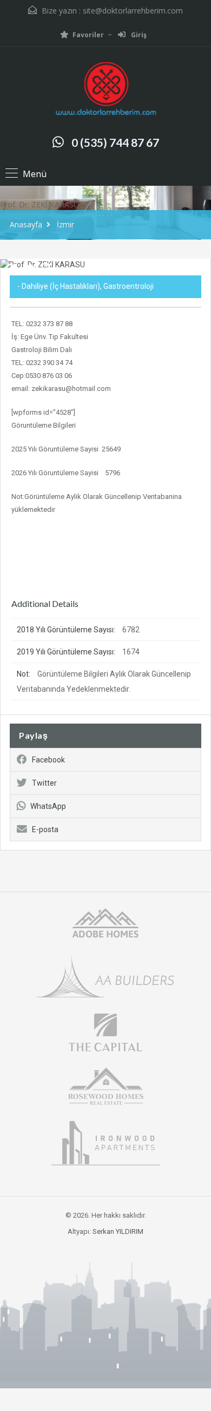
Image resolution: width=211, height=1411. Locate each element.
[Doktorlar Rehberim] (105, 90)
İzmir (65, 224)
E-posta (45, 829)
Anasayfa (26, 224)
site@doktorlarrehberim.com (133, 10)
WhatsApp (48, 806)
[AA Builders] (105, 975)
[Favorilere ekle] (28, 272)
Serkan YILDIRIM (118, 1231)
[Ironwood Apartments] (105, 1142)
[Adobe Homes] (105, 922)
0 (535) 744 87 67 (115, 142)
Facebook (48, 759)
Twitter (44, 783)
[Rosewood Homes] (105, 1085)
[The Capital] (105, 1032)
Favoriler (88, 34)
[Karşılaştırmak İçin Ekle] (11, 269)
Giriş (138, 34)
